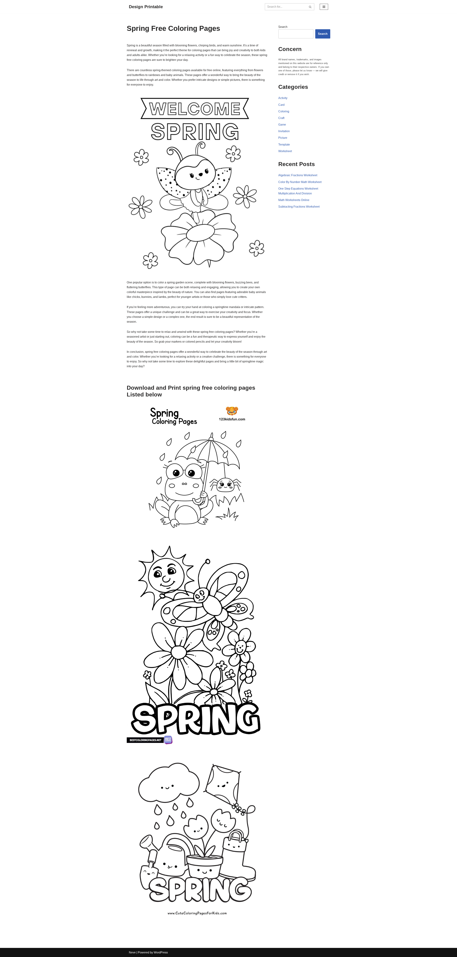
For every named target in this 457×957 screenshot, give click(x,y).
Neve (132, 952)
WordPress (161, 952)
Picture (282, 137)
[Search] (310, 6)
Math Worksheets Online (293, 200)
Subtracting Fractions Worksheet (299, 206)
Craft (281, 117)
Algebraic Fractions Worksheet (297, 175)
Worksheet (285, 151)
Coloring (283, 111)
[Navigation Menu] (324, 7)
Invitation (284, 131)
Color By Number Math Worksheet (300, 182)
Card (281, 104)
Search (282, 26)
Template (284, 144)
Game (282, 124)
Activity (282, 98)
